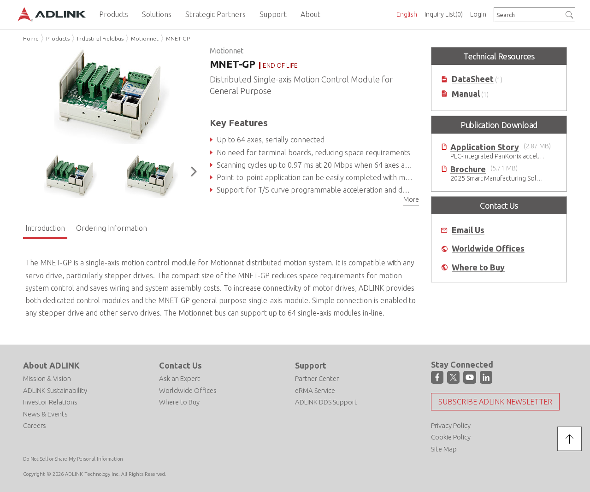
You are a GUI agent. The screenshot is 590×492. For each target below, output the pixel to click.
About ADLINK (51, 365)
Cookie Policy (451, 437)
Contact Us (180, 365)
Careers (34, 425)
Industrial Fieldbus (100, 38)
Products (58, 38)
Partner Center (317, 378)
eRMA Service (315, 390)
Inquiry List (444, 14)
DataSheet (473, 79)
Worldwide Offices (488, 248)
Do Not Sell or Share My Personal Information (73, 459)
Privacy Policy (451, 425)
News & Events (45, 414)
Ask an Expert (179, 378)
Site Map (444, 449)
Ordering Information (111, 228)
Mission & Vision (47, 378)
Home (31, 38)
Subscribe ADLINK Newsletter (495, 402)
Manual (466, 93)
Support (310, 365)
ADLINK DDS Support (326, 402)
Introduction (45, 228)
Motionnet (145, 38)
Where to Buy (478, 267)
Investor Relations (50, 402)
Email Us (468, 230)
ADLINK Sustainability (55, 390)
